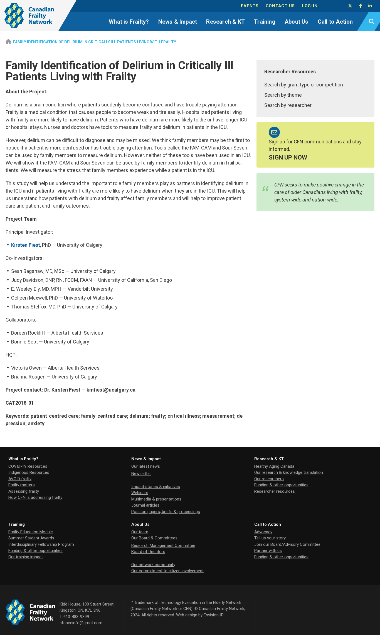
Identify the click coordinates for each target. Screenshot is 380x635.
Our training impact (25, 556)
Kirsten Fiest (25, 245)
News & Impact (177, 21)
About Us (297, 21)
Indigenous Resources (28, 472)
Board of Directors (148, 551)
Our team (139, 531)
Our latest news (145, 466)
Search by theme (283, 95)
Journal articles (145, 505)
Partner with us (268, 550)
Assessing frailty (23, 491)
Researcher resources (274, 491)
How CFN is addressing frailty (35, 497)
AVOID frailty (19, 478)
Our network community (153, 564)
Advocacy (263, 531)
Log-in (310, 6)
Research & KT (225, 21)
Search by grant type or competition (303, 85)
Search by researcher (288, 105)
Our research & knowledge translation (288, 472)
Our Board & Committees (154, 538)
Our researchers (269, 478)
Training (264, 21)
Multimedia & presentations (156, 499)
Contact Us (280, 6)
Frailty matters (21, 484)
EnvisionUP (214, 614)
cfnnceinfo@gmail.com (81, 622)
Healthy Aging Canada (274, 466)
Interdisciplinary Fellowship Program (41, 544)
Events (250, 6)
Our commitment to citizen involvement (167, 570)
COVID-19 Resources (27, 466)
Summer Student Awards (31, 538)
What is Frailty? (129, 21)
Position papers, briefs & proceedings (165, 511)
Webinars (139, 492)
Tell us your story (270, 538)
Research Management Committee (163, 545)
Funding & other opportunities (281, 484)
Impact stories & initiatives (155, 486)
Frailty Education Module (30, 531)
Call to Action (335, 21)
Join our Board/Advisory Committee (287, 544)
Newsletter (141, 473)
